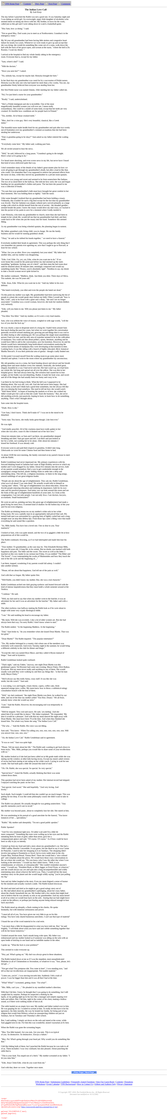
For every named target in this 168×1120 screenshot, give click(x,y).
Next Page (52, 4)
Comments (65, 4)
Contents (27, 4)
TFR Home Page (12, 4)
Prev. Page (39, 4)
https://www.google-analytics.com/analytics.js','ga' (39, 1107)
